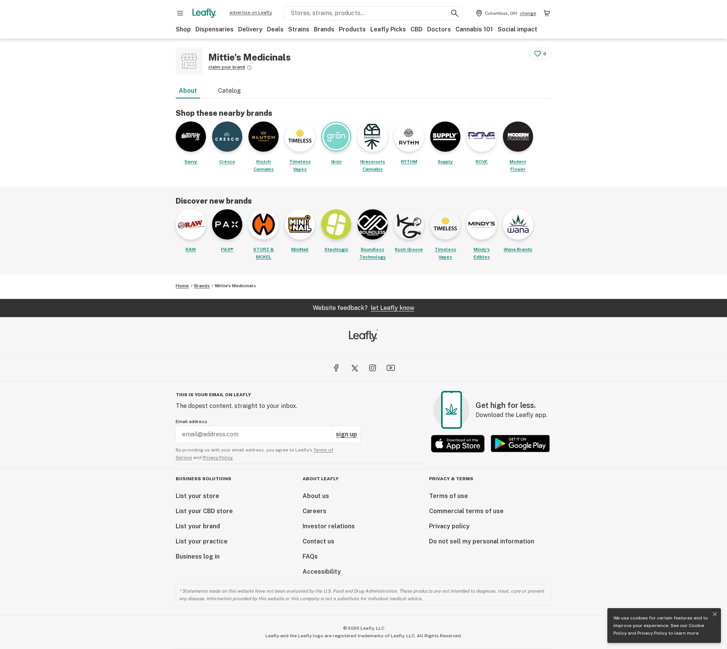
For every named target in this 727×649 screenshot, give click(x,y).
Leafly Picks (388, 29)
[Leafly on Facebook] (336, 368)
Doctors (439, 29)
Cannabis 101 (474, 29)
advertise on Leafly (250, 12)
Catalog (229, 90)
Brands (324, 29)
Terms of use (448, 496)
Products (352, 29)
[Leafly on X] (354, 367)
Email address (191, 421)
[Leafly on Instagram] (373, 367)
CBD (416, 29)
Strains (298, 29)
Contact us (318, 541)
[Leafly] (204, 13)
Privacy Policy (652, 633)
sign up (346, 434)
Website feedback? (363, 307)
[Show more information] (249, 68)
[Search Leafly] (454, 13)
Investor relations (329, 526)
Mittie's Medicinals (235, 285)
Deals (275, 29)
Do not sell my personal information (481, 541)
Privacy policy (449, 526)
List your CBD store (204, 511)
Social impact (517, 29)
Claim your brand (226, 67)
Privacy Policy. (218, 457)
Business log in (198, 556)
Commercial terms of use (466, 511)
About (188, 90)
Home (182, 285)
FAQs (310, 556)
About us (316, 496)
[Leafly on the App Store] (458, 444)
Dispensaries (214, 29)
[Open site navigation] (180, 13)
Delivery (250, 29)
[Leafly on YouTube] (391, 367)
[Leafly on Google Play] (520, 444)
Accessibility (322, 571)
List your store (197, 496)
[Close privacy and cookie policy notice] (715, 614)
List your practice (202, 541)
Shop (183, 29)
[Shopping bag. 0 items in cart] (546, 13)
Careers (314, 511)
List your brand (198, 526)
